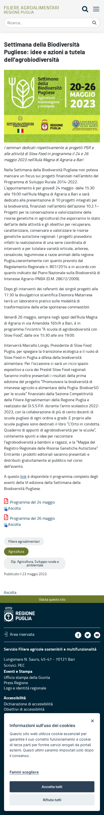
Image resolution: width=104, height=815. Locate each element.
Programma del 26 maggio (32, 518)
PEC (21, 665)
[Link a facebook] (78, 635)
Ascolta (14, 508)
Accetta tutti (52, 787)
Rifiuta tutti (52, 800)
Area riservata (22, 634)
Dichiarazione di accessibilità (28, 704)
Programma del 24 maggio (32, 502)
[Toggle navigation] (94, 9)
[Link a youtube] (97, 635)
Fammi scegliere (24, 772)
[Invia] (94, 23)
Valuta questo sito (52, 599)
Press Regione (16, 682)
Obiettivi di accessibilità (24, 709)
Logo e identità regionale (25, 688)
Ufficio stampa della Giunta (27, 677)
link (23, 476)
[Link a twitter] (88, 635)
